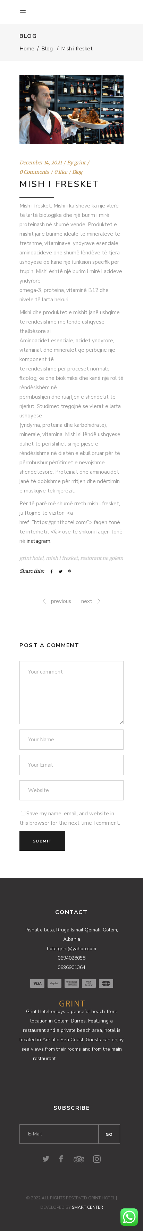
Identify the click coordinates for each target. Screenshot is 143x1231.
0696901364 (71, 967)
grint (79, 163)
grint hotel (31, 558)
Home (26, 48)
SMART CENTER (87, 1207)
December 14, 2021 (40, 163)
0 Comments (34, 172)
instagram (38, 541)
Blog (47, 48)
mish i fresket (62, 558)
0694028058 (71, 958)
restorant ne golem (101, 558)
